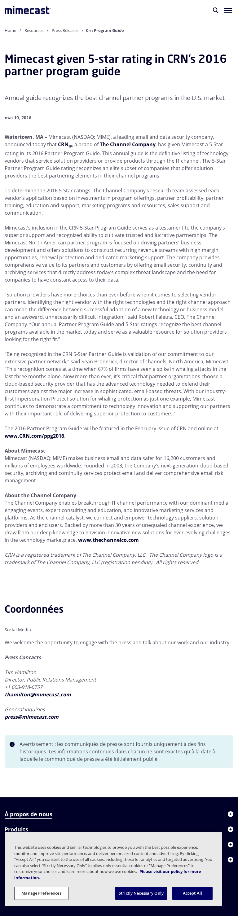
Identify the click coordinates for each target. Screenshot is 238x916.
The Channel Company (128, 144)
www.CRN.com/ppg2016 (34, 435)
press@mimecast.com (32, 716)
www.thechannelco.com (108, 540)
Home (10, 30)
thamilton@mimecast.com (38, 694)
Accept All (192, 893)
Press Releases (65, 30)
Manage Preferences (41, 893)
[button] (228, 10)
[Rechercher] (215, 10)
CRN (65, 144)
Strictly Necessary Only (141, 893)
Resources (33, 30)
